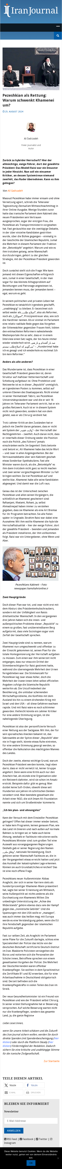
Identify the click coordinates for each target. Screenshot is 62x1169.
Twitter (42, 1139)
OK (31, 1163)
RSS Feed (11, 1139)
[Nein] (58, 1158)
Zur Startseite (51, 1061)
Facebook (27, 1139)
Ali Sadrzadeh (15, 190)
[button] (13, 1085)
